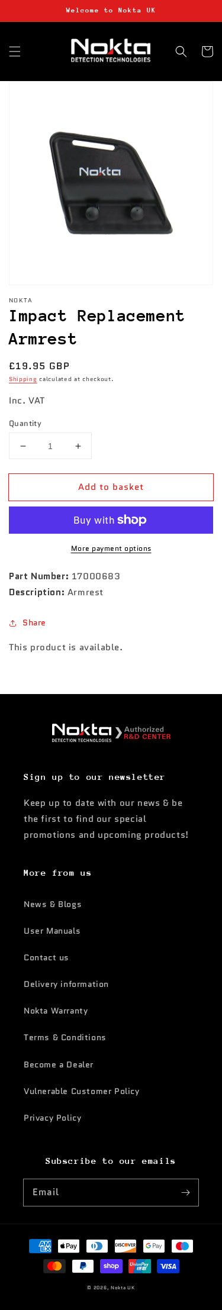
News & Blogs (53, 904)
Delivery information (66, 984)
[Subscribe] (185, 1192)
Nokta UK (123, 1287)
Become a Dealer (59, 1064)
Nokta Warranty (56, 1011)
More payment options (111, 548)
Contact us (46, 957)
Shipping (23, 379)
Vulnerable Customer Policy (82, 1091)
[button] (15, 51)
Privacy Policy (52, 1118)
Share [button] (34, 622)
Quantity (25, 423)
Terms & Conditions (65, 1037)
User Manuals (52, 931)
